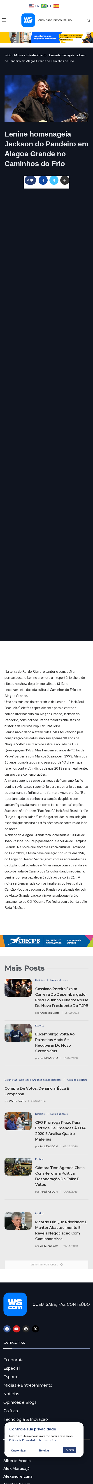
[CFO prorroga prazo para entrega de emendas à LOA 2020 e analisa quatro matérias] (18, 1121)
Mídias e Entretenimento (30, 55)
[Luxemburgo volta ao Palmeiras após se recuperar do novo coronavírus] (18, 1033)
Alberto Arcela (17, 1461)
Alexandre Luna (18, 1476)
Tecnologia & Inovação (25, 1419)
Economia (13, 1359)
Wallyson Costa (49, 1246)
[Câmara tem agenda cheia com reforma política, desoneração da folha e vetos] (18, 1167)
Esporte (11, 1376)
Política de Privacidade (22, 1440)
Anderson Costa (49, 1012)
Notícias (11, 1393)
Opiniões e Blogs (19, 1402)
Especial (11, 1368)
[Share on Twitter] (53, 180)
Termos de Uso (48, 1440)
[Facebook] (7, 1328)
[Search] (88, 20)
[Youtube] (16, 1328)
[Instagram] (26, 1328)
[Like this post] (31, 180)
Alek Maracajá (16, 1469)
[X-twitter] (35, 1328)
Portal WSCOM (49, 1058)
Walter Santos (17, 1101)
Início (8, 55)
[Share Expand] (64, 180)
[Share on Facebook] (43, 180)
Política (10, 1410)
